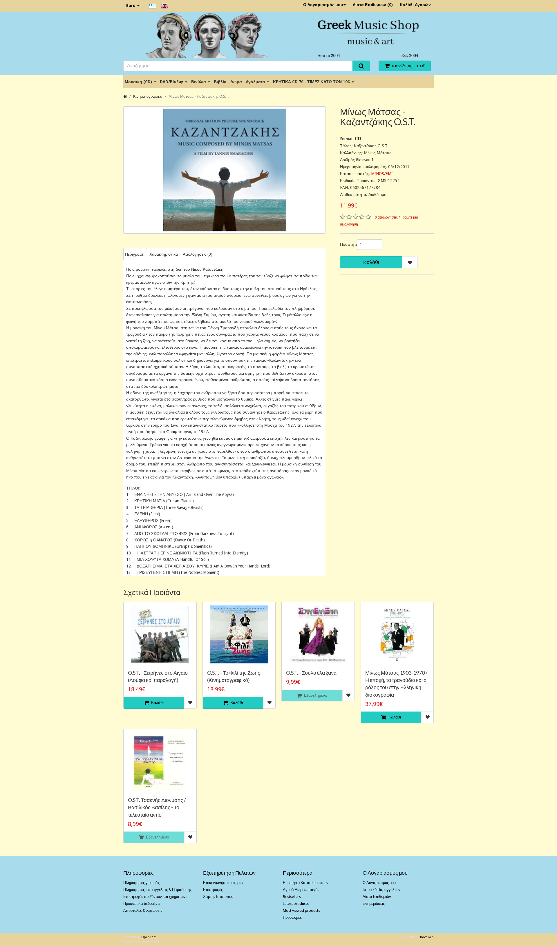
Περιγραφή (134, 254)
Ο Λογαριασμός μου (323, 4)
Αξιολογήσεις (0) (197, 254)
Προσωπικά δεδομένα (141, 903)
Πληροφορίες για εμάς (141, 882)
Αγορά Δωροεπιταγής (301, 889)
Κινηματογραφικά (147, 96)
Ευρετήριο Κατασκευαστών (305, 882)
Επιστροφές (213, 889)
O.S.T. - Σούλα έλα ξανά (311, 673)
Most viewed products (301, 910)
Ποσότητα (346, 244)
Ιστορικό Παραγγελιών (381, 889)
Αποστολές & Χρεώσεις (142, 910)
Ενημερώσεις (374, 903)
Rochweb (427, 937)
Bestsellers (292, 896)
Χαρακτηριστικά (163, 254)
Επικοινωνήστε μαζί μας (223, 882)
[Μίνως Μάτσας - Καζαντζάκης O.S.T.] (224, 170)
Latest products (296, 903)
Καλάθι (371, 262)
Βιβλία (220, 81)
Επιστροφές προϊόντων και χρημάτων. (155, 896)
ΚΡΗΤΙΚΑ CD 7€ (288, 81)
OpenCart (148, 937)
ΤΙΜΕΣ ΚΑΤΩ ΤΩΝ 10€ (329, 81)
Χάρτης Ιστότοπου (218, 896)
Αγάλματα (256, 81)
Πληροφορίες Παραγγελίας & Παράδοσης (157, 889)
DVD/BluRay (172, 81)
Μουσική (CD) (139, 81)
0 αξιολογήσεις (386, 217)
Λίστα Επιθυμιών (377, 896)
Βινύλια (199, 81)
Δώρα (236, 81)
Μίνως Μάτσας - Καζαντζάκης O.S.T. (199, 96)
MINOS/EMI (382, 173)
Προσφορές (292, 917)
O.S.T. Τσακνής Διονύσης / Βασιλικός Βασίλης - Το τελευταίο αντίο (157, 807)
